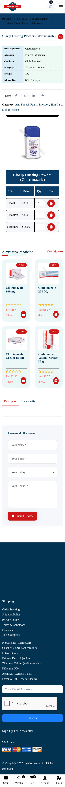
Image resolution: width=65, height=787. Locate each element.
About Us (7, 556)
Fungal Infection (40, 18)
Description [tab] (10, 401)
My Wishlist (9, 587)
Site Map (7, 582)
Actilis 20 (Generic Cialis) (17, 673)
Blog (5, 572)
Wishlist (19, 780)
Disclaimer (8, 630)
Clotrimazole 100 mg (14, 289)
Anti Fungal (21, 18)
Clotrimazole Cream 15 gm (15, 355)
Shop (5, 577)
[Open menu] (61, 6)
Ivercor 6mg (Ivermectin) (16, 642)
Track (59, 783)
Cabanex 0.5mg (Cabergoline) (19, 647)
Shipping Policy (11, 614)
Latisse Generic (11, 653)
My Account (9, 567)
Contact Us (8, 561)
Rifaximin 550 (10, 668)
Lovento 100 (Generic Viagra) (19, 678)
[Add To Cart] (23, 314)
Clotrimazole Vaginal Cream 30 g (48, 357)
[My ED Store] (12, 6)
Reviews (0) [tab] (28, 401)
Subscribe (32, 718)
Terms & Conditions (13, 624)
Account (45, 783)
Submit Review (24, 515)
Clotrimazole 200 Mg (47, 289)
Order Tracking (11, 609)
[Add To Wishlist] (60, 36)
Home (8, 18)
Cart (32, 780)
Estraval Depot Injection (16, 658)
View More (53, 251)
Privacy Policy (10, 619)
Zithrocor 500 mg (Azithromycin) (21, 663)
